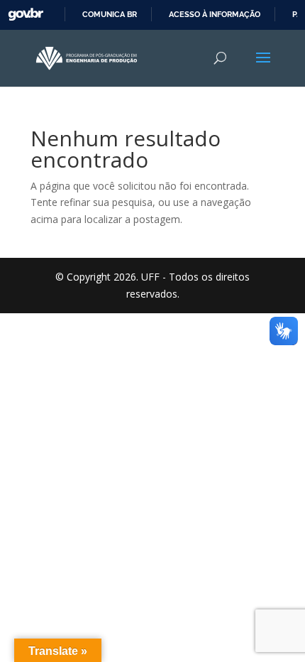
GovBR (25, 14)
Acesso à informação (214, 14)
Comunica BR (109, 14)
